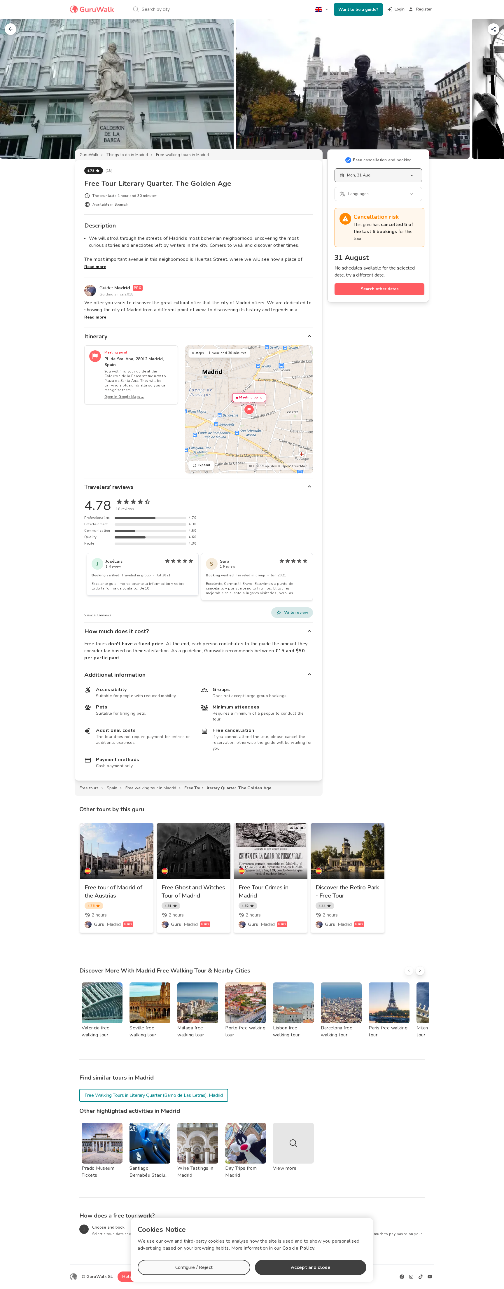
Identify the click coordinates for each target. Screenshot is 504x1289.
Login (400, 9)
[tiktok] (420, 1277)
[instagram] (411, 1277)
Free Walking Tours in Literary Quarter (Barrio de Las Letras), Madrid (154, 1095)
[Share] (493, 29)
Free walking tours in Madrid (182, 155)
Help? (128, 1276)
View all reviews (97, 615)
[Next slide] (490, 88)
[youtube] (430, 1277)
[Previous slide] (14, 88)
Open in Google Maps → (124, 397)
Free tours (89, 788)
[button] (249, 409)
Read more (95, 267)
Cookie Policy (298, 1248)
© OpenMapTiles (262, 466)
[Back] (10, 29)
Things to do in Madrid (127, 155)
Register (424, 9)
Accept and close (310, 1267)
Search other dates (379, 289)
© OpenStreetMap (292, 466)
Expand (204, 465)
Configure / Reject (194, 1267)
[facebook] (402, 1277)
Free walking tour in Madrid (150, 788)
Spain (112, 788)
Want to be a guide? (358, 9)
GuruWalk (89, 155)
